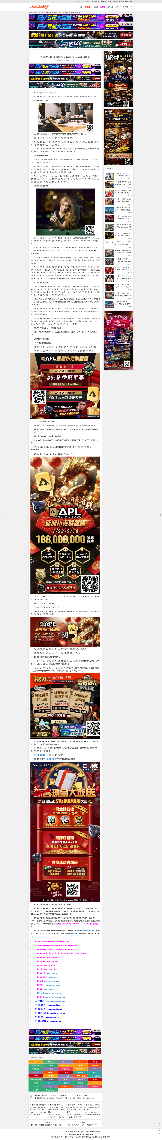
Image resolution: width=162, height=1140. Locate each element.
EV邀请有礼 (65, 1069)
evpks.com (80, 1062)
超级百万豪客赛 (50, 1090)
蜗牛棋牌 (115, 1)
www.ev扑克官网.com (51, 965)
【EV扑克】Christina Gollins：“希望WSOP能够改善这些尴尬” (123, 176)
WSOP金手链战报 (80, 1076)
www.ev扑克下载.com (51, 969)
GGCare (95, 1069)
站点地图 (86, 1131)
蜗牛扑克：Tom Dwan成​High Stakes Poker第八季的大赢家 (123, 287)
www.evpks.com (52, 957)
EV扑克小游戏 (39, 993)
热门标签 (94, 1)
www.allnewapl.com (52, 1017)
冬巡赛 (36, 1083)
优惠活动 (50, 1079)
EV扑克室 (80, 1065)
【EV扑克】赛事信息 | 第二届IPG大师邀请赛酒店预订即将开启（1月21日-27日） (123, 210)
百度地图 (92, 1131)
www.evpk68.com (52, 981)
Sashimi (42, 930)
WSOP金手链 (65, 1076)
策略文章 (110, 7)
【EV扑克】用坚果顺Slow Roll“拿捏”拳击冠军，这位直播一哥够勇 (123, 261)
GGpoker (35, 1072)
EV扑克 (50, 1065)
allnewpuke (73, 1095)
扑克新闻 (95, 7)
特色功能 (118, 7)
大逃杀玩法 (65, 1083)
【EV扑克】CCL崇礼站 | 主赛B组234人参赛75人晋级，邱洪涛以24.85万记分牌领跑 (123, 184)
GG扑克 (37, 1001)
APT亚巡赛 (50, 1062)
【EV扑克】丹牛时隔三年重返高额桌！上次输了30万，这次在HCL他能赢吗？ (38, 1115)
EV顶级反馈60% (80, 1069)
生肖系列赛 (65, 1086)
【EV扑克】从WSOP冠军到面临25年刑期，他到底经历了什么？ (92, 1115)
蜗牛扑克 (121, 1)
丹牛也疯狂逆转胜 (50, 759)
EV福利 (50, 1069)
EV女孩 (95, 1062)
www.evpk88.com (55, 977)
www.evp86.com (45, 93)
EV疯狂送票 (35, 1069)
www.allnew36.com (54, 1005)
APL (48, 328)
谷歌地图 (97, 1131)
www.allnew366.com (55, 1009)
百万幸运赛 (80, 1086)
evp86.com (76, 933)
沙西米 (51, 1086)
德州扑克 (80, 169)
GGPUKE (50, 1072)
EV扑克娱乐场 (65, 1065)
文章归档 (88, 1)
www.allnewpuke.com (57, 1013)
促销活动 (65, 1079)
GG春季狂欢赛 (80, 1072)
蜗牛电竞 (109, 1)
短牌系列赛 (95, 1086)
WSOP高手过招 (95, 1076)
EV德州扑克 (35, 1065)
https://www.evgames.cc (53, 993)
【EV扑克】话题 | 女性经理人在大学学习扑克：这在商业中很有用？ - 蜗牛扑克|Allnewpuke (69, 1098)
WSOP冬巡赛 (51, 1076)
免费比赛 (80, 1079)
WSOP (35, 318)
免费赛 (95, 1079)
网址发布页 (81, 1)
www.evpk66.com (53, 973)
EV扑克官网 (128, 1)
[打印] (74, 60)
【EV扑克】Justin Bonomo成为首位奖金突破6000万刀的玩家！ (123, 278)
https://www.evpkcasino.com (54, 997)
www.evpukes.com (50, 989)
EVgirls (65, 1062)
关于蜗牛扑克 (102, 1)
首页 (81, 7)
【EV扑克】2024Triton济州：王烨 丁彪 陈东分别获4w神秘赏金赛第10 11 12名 (123, 235)
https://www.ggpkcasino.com (55, 1001)
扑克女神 (95, 1083)
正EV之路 (36, 1086)
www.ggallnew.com (54, 1021)
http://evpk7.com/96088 (81, 924)
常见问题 (125, 7)
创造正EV (50, 1083)
